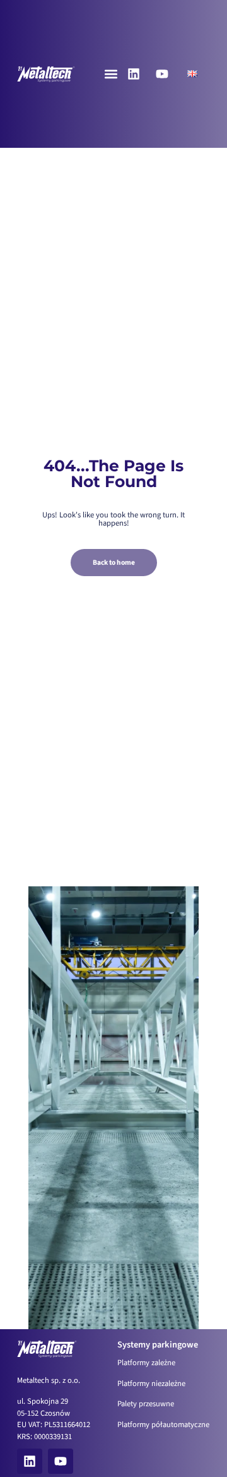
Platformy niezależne (151, 1383)
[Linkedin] (133, 74)
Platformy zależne (146, 1362)
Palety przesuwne (145, 1403)
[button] (110, 73)
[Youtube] (162, 74)
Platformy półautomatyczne (163, 1424)
